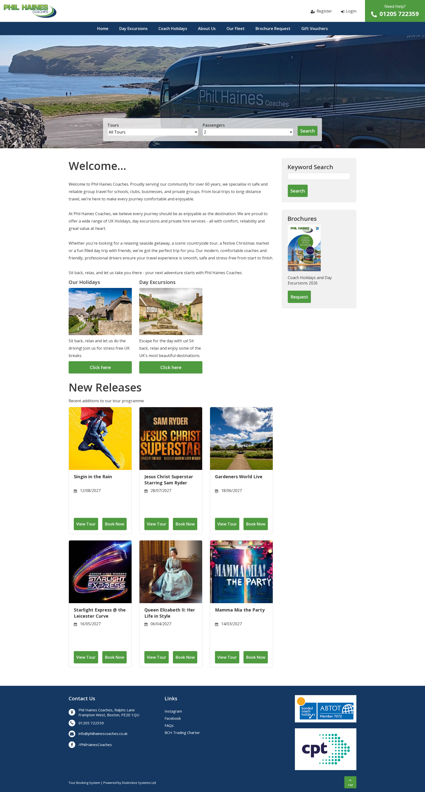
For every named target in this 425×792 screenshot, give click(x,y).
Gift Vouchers (314, 28)
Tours (113, 125)
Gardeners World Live (238, 476)
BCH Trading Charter (182, 732)
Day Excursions (133, 28)
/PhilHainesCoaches (95, 744)
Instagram (173, 711)
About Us (207, 28)
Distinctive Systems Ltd (139, 782)
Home (102, 28)
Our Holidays (84, 282)
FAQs (169, 725)
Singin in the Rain (93, 476)
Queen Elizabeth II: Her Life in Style (169, 613)
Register (324, 11)
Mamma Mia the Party (240, 610)
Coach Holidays (172, 28)
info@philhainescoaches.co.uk (102, 733)
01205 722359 (399, 14)
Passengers (214, 125)
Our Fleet (236, 28)
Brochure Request (273, 28)
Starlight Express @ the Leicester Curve (100, 613)
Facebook (173, 718)
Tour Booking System (84, 782)
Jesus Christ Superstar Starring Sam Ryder (168, 480)
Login (351, 11)
